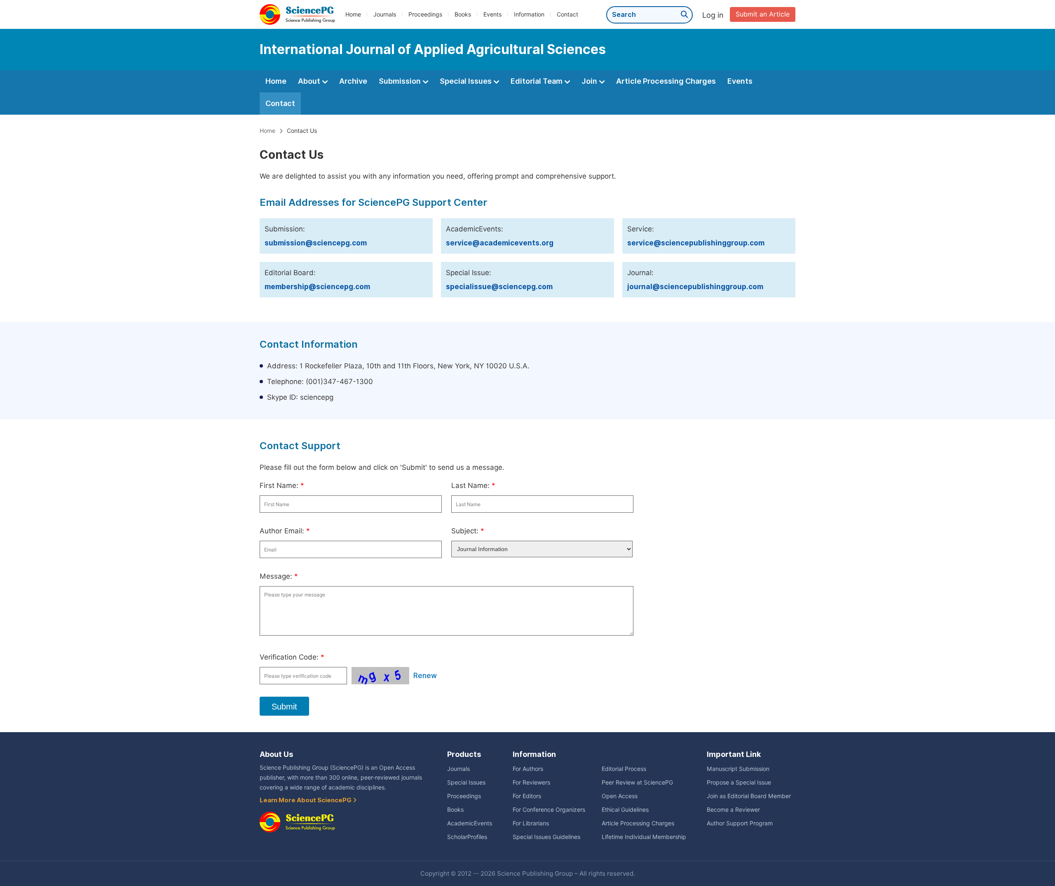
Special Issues (466, 81)
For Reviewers (531, 782)
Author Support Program (740, 823)
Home (353, 14)
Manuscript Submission (738, 769)
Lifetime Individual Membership (644, 837)
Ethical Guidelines (625, 809)
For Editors (527, 796)
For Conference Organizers (549, 809)
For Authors (528, 769)
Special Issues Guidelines (546, 837)
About (310, 81)
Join (590, 81)
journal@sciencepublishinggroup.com (695, 287)
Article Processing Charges (666, 81)
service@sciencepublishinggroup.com (695, 243)
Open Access (620, 796)
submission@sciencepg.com (316, 243)
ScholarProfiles (467, 837)
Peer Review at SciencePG (637, 782)
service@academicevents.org (499, 243)
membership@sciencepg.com (317, 287)
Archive (353, 81)
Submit (284, 706)
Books (463, 14)
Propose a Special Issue (739, 782)
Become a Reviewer (733, 809)
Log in (713, 15)
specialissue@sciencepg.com (499, 287)
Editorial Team (537, 81)
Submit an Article (763, 14)
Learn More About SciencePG (306, 800)
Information (529, 14)
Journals (384, 14)
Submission (400, 81)
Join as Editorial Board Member (749, 796)
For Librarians (531, 823)
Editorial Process (624, 769)
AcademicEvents (469, 823)
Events (492, 14)
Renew (425, 676)
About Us (276, 754)
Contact (567, 14)
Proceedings (425, 14)
